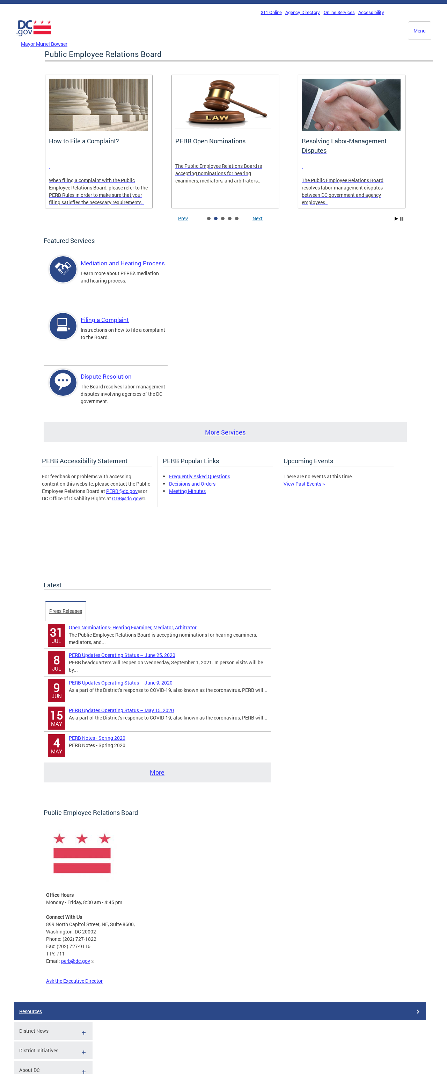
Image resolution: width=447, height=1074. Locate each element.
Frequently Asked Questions (199, 476)
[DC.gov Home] (33, 38)
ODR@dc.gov (126, 498)
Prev (183, 218)
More (157, 772)
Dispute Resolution (106, 376)
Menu (419, 30)
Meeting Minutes (187, 491)
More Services (225, 432)
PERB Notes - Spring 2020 (97, 738)
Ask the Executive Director (74, 981)
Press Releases (65, 611)
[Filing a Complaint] (63, 332)
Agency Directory (302, 12)
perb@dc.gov (75, 961)
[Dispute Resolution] (63, 388)
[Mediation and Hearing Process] (63, 275)
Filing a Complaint (105, 320)
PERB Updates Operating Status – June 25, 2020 (122, 655)
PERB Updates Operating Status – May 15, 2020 (121, 710)
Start (396, 219)
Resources (30, 1011)
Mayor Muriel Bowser (44, 44)
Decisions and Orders (192, 483)
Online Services (339, 12)
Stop (401, 219)
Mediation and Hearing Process (123, 263)
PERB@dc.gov (122, 491)
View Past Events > (304, 483)
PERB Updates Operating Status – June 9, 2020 (121, 682)
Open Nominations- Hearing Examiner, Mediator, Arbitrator (133, 627)
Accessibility (371, 12)
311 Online (271, 12)
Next (257, 218)
